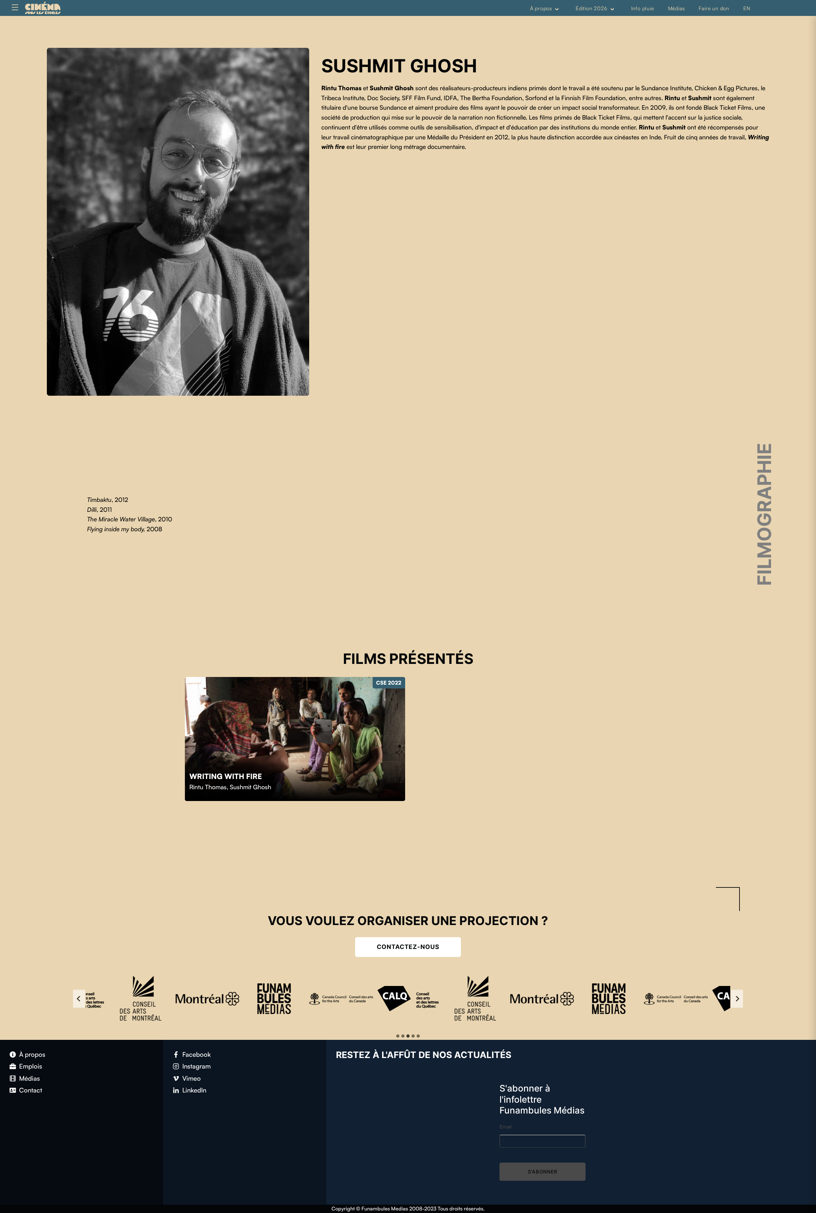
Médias (676, 8)
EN (746, 8)
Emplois (30, 1066)
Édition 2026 (592, 8)
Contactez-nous (408, 947)
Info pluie (642, 8)
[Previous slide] (79, 998)
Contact (30, 1090)
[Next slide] (737, 998)
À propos (541, 8)
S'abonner (542, 1172)
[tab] (397, 1036)
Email (505, 1126)
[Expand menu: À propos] (557, 8)
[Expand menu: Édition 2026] (612, 8)
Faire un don (714, 8)
